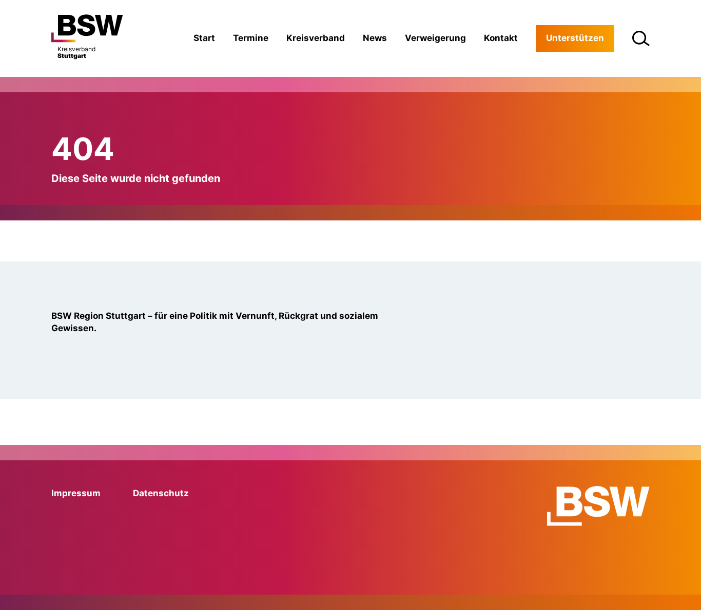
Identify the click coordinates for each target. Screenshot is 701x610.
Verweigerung (435, 38)
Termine (250, 38)
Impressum (76, 493)
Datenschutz (161, 493)
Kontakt (501, 38)
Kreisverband (315, 38)
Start (204, 38)
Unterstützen (575, 38)
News (375, 38)
